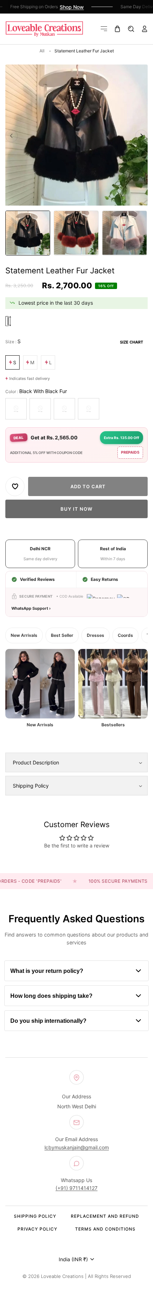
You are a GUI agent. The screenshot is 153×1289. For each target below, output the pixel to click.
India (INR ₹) (73, 1259)
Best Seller (62, 635)
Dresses (95, 635)
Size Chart (131, 342)
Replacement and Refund (105, 1216)
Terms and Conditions (105, 1229)
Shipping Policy (35, 1216)
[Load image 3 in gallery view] (124, 233)
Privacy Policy (37, 1229)
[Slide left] (11, 136)
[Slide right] (141, 136)
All (41, 50)
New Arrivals (24, 635)
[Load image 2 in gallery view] (76, 233)
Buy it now (76, 509)
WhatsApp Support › (31, 608)
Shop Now (67, 7)
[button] (104, 29)
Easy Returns (104, 579)
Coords (125, 635)
